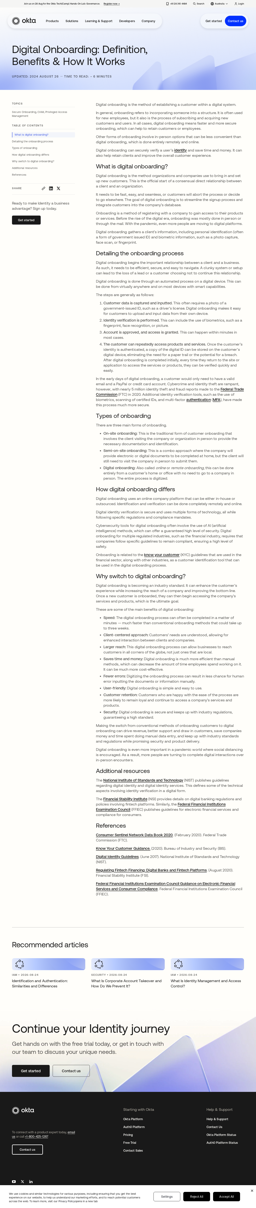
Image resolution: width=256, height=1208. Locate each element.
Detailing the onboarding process (32, 141)
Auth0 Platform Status (222, 1142)
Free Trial (129, 1142)
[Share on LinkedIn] (51, 188)
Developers (127, 21)
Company (148, 21)
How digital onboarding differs (30, 154)
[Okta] (24, 21)
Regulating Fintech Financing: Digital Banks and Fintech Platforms (151, 870)
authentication (198, 399)
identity (180, 150)
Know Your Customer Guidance (123, 848)
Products (52, 21)
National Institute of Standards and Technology (143, 780)
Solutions (72, 21)
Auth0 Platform (134, 1127)
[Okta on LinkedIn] (31, 1182)
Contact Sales (133, 1150)
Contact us (235, 21)
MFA (216, 399)
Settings (167, 1196)
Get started (214, 21)
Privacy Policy (78, 1201)
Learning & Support (99, 21)
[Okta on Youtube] (14, 1182)
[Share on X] (58, 188)
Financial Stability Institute (125, 799)
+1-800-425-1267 (36, 1136)
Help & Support (217, 1119)
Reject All (196, 1196)
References (19, 174)
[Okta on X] (22, 1182)
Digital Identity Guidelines (117, 856)
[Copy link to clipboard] (43, 188)
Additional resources (24, 167)
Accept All (226, 1196)
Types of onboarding (24, 147)
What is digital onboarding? (31, 134)
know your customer (161, 554)
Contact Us (214, 1127)
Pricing (128, 1134)
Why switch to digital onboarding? (33, 161)
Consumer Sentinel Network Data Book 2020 (134, 835)
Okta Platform (133, 1119)
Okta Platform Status (221, 1134)
